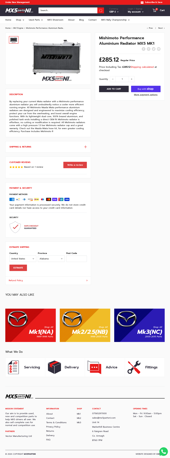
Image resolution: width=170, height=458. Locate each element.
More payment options (146, 94)
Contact (92, 19)
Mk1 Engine (18, 28)
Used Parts (34, 19)
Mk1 (79, 413)
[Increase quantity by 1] (131, 79)
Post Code (71, 253)
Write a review (75, 165)
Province (42, 253)
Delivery (50, 435)
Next (160, 28)
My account (134, 11)
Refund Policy (16, 280)
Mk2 (79, 418)
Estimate (18, 267)
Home (8, 19)
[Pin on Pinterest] (148, 49)
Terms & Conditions (56, 422)
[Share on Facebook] (143, 49)
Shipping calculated (142, 67)
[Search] (100, 10)
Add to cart (114, 89)
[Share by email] (159, 49)
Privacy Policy (53, 426)
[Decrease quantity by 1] (113, 79)
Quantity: (103, 79)
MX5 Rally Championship (114, 19)
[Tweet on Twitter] (154, 49)
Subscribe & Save (153, 2)
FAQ (48, 439)
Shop (18, 19)
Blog (81, 19)
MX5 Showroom (55, 19)
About (71, 19)
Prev (151, 28)
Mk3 (79, 422)
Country (13, 253)
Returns (50, 431)
